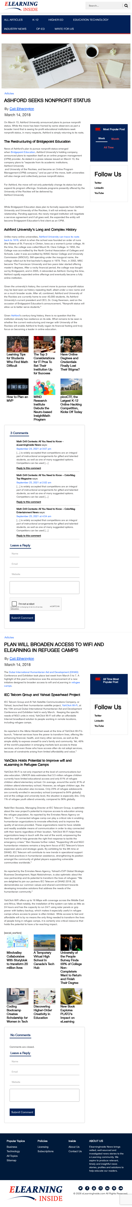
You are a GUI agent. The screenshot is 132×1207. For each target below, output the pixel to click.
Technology (13, 1151)
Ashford (15, 315)
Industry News (15, 28)
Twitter (98, 182)
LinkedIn (99, 188)
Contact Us (75, 1151)
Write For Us (64, 28)
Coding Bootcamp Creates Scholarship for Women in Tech (17, 1014)
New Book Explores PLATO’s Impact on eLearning (67, 1014)
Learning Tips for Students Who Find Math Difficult (17, 359)
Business (12, 1146)
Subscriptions (46, 1151)
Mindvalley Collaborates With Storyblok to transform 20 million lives (17, 960)
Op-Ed (40, 28)
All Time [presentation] (109, 147)
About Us (74, 1146)
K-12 (35, 19)
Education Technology (90, 19)
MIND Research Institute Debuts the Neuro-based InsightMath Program (43, 408)
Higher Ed (55, 19)
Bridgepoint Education (23, 152)
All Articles (13, 19)
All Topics (12, 1155)
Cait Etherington (22, 109)
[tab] (102, 138)
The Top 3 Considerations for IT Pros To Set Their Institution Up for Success (44, 363)
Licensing (43, 1146)
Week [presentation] (101, 138)
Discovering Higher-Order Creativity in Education (43, 1012)
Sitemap (11, 1160)
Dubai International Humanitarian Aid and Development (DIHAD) (43, 672)
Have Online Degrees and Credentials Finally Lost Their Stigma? (70, 361)
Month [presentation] (115, 138)
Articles (9, 93)
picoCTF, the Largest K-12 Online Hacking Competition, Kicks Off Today (71, 404)
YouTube (99, 193)
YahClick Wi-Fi (70, 705)
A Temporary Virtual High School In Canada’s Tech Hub (44, 960)
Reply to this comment (28, 468)
